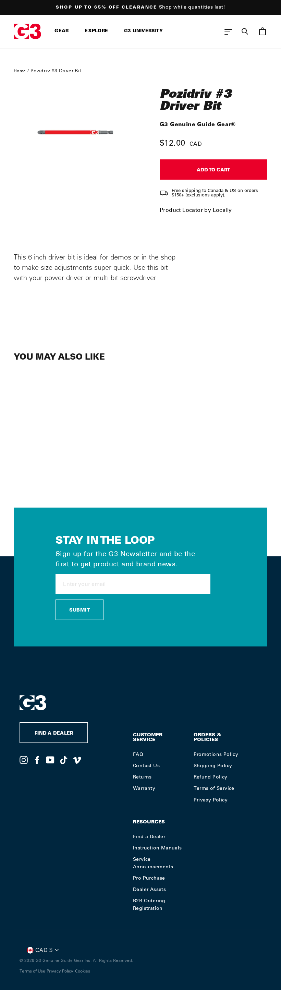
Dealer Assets (149, 889)
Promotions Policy (216, 754)
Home (20, 71)
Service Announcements (153, 862)
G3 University (143, 31)
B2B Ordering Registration (149, 904)
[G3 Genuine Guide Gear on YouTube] (50, 759)
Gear (61, 31)
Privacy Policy (211, 799)
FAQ (138, 754)
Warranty (144, 788)
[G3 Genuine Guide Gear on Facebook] (37, 759)
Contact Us (146, 765)
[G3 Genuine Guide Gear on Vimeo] (77, 759)
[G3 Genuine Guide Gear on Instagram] (24, 759)
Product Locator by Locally (196, 210)
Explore (96, 31)
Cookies (82, 971)
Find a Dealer (149, 836)
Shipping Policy (213, 765)
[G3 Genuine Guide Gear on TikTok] (64, 759)
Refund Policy (211, 777)
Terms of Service (214, 788)
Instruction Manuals (157, 847)
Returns (142, 777)
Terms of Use (32, 971)
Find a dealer (54, 734)
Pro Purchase (149, 878)
